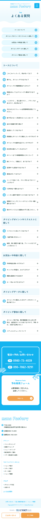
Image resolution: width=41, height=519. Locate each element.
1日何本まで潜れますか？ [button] (15, 189)
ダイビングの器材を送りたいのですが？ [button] (20, 143)
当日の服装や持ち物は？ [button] (15, 124)
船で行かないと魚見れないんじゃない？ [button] (20, 118)
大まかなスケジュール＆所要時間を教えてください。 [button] (21, 110)
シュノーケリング (9, 450)
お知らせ (7, 487)
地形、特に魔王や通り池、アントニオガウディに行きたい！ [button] (21, 244)
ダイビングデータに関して (19, 49)
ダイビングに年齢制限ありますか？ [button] (18, 86)
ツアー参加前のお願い (11, 455)
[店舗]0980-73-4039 (10, 431)
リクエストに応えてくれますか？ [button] (18, 231)
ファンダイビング (9, 444)
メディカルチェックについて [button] (16, 331)
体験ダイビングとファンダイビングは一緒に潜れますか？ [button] (21, 202)
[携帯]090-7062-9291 (10, 435)
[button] (36, 5)
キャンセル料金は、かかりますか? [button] (18, 270)
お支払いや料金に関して (20, 42)
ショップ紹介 (8, 466)
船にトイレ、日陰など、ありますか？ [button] (19, 161)
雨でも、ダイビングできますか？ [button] (18, 80)
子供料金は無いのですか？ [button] (15, 263)
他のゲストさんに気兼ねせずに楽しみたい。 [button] (21, 210)
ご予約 (31, 515)
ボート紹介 (7, 471)
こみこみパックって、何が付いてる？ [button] (19, 73)
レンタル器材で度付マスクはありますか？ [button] (21, 195)
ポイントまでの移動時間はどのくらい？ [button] (20, 155)
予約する (20, 398)
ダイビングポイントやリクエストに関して (20, 36)
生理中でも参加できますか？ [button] (16, 168)
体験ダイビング (9, 447)
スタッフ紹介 (8, 468)
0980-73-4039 (22, 360)
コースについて (20, 30)
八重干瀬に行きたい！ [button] (14, 237)
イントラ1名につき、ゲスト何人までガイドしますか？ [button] (21, 181)
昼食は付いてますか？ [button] (14, 174)
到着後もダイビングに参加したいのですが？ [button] (21, 136)
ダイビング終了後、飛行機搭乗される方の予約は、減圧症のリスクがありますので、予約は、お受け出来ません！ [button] (21, 322)
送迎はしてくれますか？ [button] (15, 130)
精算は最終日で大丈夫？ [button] (15, 276)
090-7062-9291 (23, 366)
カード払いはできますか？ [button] (15, 282)
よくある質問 (7, 491)
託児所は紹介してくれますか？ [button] (17, 149)
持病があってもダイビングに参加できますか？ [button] (21, 93)
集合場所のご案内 (9, 452)
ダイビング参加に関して (20, 55)
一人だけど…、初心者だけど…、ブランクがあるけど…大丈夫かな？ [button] (21, 102)
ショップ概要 (8, 474)
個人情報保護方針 (20, 502)
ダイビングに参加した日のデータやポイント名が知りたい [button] (21, 301)
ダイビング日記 (9, 485)
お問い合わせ (11, 515)
